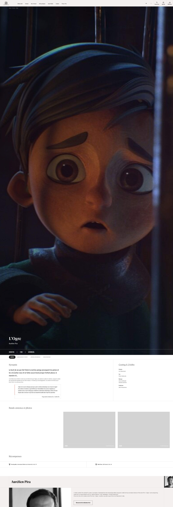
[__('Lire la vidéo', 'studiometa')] (35, 430)
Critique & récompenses (35, 357)
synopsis (12, 357)
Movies (13, 8)
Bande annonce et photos (22, 357)
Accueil (10, 8)
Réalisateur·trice (46, 357)
